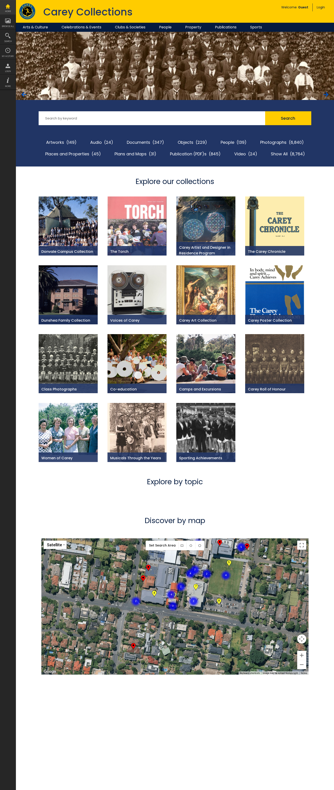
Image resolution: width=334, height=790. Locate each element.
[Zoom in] (301, 655)
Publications (226, 27)
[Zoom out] (301, 664)
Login (8, 71)
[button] (206, 568)
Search (8, 41)
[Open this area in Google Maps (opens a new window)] (49, 672)
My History (8, 56)
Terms (304, 673)
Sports (256, 27)
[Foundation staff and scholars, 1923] (175, 34)
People (165, 27)
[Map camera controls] (301, 638)
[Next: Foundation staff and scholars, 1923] (326, 94)
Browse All (8, 26)
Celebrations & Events (81, 27)
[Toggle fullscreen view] (301, 545)
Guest (303, 7)
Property (193, 27)
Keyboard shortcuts (250, 673)
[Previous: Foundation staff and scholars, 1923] (23, 94)
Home (8, 11)
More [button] (8, 86)
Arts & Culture (35, 27)
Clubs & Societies (130, 27)
